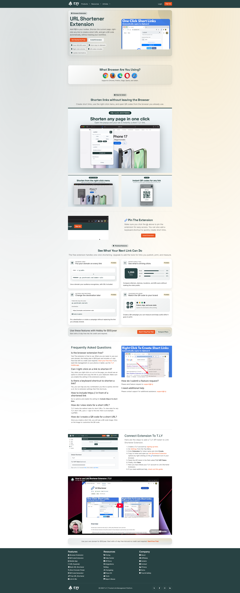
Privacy (144, 567)
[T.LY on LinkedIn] (170, 588)
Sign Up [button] (168, 4)
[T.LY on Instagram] (165, 588)
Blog (106, 567)
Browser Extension (76, 555)
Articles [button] (105, 4)
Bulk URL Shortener (77, 567)
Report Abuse (110, 579)
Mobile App (73, 561)
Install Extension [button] (96, 40)
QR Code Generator (76, 573)
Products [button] (84, 4)
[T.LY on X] (154, 588)
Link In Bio (73, 579)
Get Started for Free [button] (78, 40)
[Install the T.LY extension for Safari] (134, 75)
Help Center (109, 558)
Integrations (109, 564)
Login (160, 4)
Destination (75, 306)
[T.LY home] (73, 4)
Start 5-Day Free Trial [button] (146, 332)
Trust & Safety (146, 573)
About (143, 555)
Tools (107, 576)
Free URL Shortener (77, 576)
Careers (144, 561)
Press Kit (108, 573)
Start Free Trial (153, 541)
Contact (144, 564)
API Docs (108, 561)
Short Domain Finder (77, 570)
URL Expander (74, 564)
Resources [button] (95, 4)
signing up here (152, 447)
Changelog (109, 570)
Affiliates (144, 558)
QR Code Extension (76, 558)
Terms (142, 570)
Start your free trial (105, 361)
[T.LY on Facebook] (159, 588)
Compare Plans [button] (163, 332)
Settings (134, 449)
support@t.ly (148, 384)
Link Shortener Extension (157, 453)
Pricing (107, 555)
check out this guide (155, 469)
